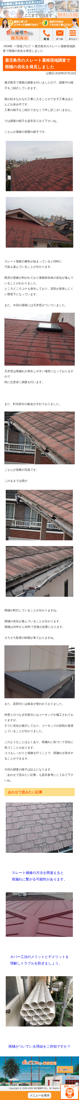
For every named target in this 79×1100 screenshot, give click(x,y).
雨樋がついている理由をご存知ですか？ (39, 1046)
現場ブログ (23, 46)
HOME (8, 46)
